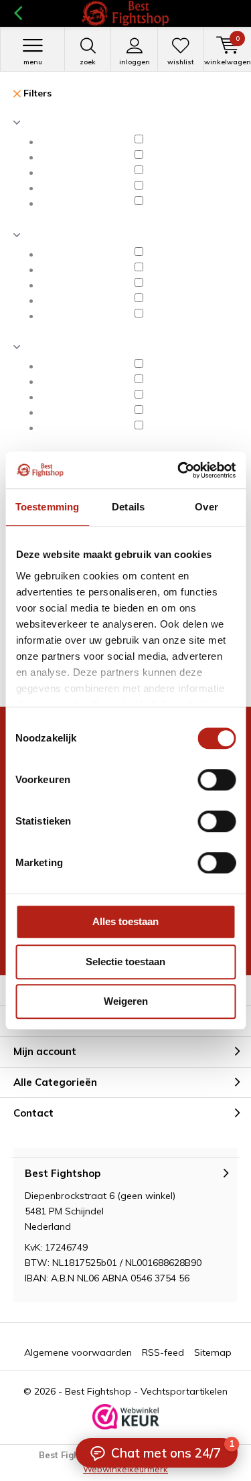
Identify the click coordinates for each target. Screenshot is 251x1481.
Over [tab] (206, 506)
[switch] (216, 779)
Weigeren (126, 1001)
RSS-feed (163, 1352)
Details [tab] (128, 506)
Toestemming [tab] (47, 506)
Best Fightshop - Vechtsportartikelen (146, 1391)
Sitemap (213, 1352)
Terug (17, 13)
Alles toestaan (125, 921)
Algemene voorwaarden (78, 1352)
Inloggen (134, 62)
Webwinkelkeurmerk (125, 1469)
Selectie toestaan (125, 961)
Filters (36, 93)
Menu (32, 62)
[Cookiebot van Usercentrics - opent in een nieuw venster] (179, 470)
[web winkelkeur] (125, 1416)
